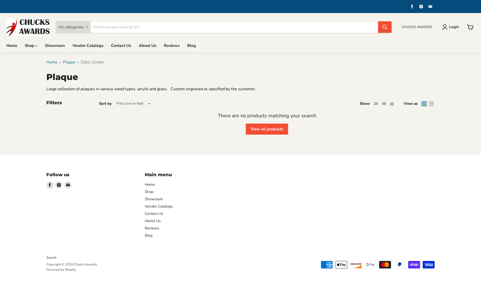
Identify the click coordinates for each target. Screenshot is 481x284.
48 (392, 103)
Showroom (55, 45)
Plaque (69, 62)
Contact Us (121, 45)
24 (376, 103)
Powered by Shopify (61, 269)
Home (11, 45)
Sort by (105, 104)
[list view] (431, 103)
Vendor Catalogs (87, 45)
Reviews (172, 45)
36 (384, 103)
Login (454, 26)
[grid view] (424, 103)
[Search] (385, 27)
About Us (147, 45)
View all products (267, 129)
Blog (191, 45)
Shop (30, 45)
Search (51, 257)
